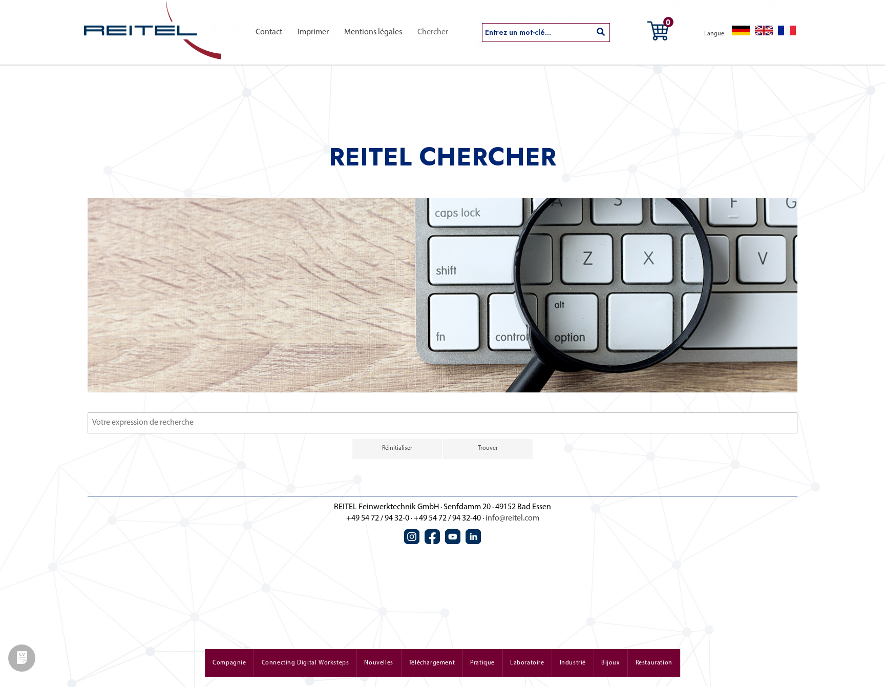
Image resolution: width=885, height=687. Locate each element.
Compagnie (229, 663)
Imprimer (313, 32)
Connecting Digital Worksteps (305, 663)
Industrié (573, 663)
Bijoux (610, 663)
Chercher (432, 32)
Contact (269, 32)
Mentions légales (373, 32)
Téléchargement (432, 663)
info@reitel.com (512, 518)
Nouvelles (378, 663)
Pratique (482, 663)
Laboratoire (527, 663)
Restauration (654, 663)
